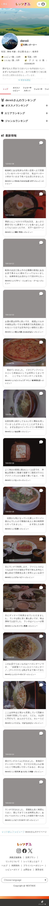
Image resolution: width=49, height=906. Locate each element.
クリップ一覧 (42, 904)
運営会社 (39, 869)
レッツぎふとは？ (32, 861)
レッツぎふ (7, 832)
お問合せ (28, 869)
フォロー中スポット (27, 89)
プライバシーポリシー (33, 865)
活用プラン (30, 857)
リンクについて (13, 861)
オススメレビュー (16, 89)
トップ (5, 89)
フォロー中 (38, 89)
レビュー (19, 832)
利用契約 (16, 865)
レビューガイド (13, 869)
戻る (5, 4)
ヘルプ (5, 865)
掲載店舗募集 (16, 857)
